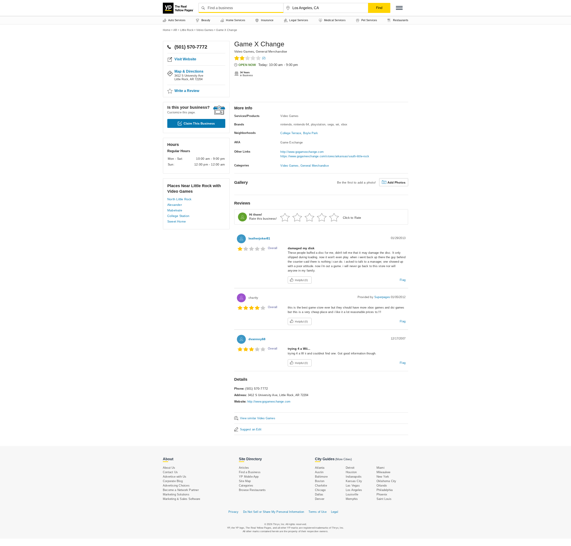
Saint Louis (384, 499)
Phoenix (382, 494)
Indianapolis (354, 476)
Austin (319, 472)
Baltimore (321, 476)
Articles (244, 467)
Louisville (352, 494)
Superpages (382, 297)
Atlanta (319, 467)
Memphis (352, 499)
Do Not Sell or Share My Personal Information (273, 511)
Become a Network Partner (181, 490)
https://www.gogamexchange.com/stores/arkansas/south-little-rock (324, 156)
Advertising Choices (176, 485)
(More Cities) (343, 459)
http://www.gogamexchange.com (302, 151)
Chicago (320, 490)
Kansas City (354, 481)
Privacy (233, 511)
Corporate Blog (173, 481)
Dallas (319, 494)
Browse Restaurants (252, 490)
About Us (169, 467)
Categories (246, 485)
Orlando (382, 485)
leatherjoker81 (259, 238)
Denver (319, 499)
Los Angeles (354, 490)
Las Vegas (353, 485)
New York (383, 476)
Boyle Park (310, 133)
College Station (178, 216)
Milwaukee (384, 472)
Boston (319, 481)
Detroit (350, 467)
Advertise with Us (174, 476)
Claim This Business (199, 123)
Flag (402, 280)
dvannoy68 (256, 339)
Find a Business (250, 472)
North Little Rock (179, 199)
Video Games (244, 51)
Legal (334, 511)
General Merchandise (271, 51)
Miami (381, 467)
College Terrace (290, 133)
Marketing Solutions (176, 494)
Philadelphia (385, 490)
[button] (399, 8)
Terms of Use (317, 511)
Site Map (245, 481)
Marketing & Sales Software (181, 499)
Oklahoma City (386, 481)
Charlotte (321, 485)
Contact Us (170, 472)
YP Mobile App (249, 476)
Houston (351, 472)
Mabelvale (174, 210)
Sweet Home (176, 221)
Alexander (174, 205)
